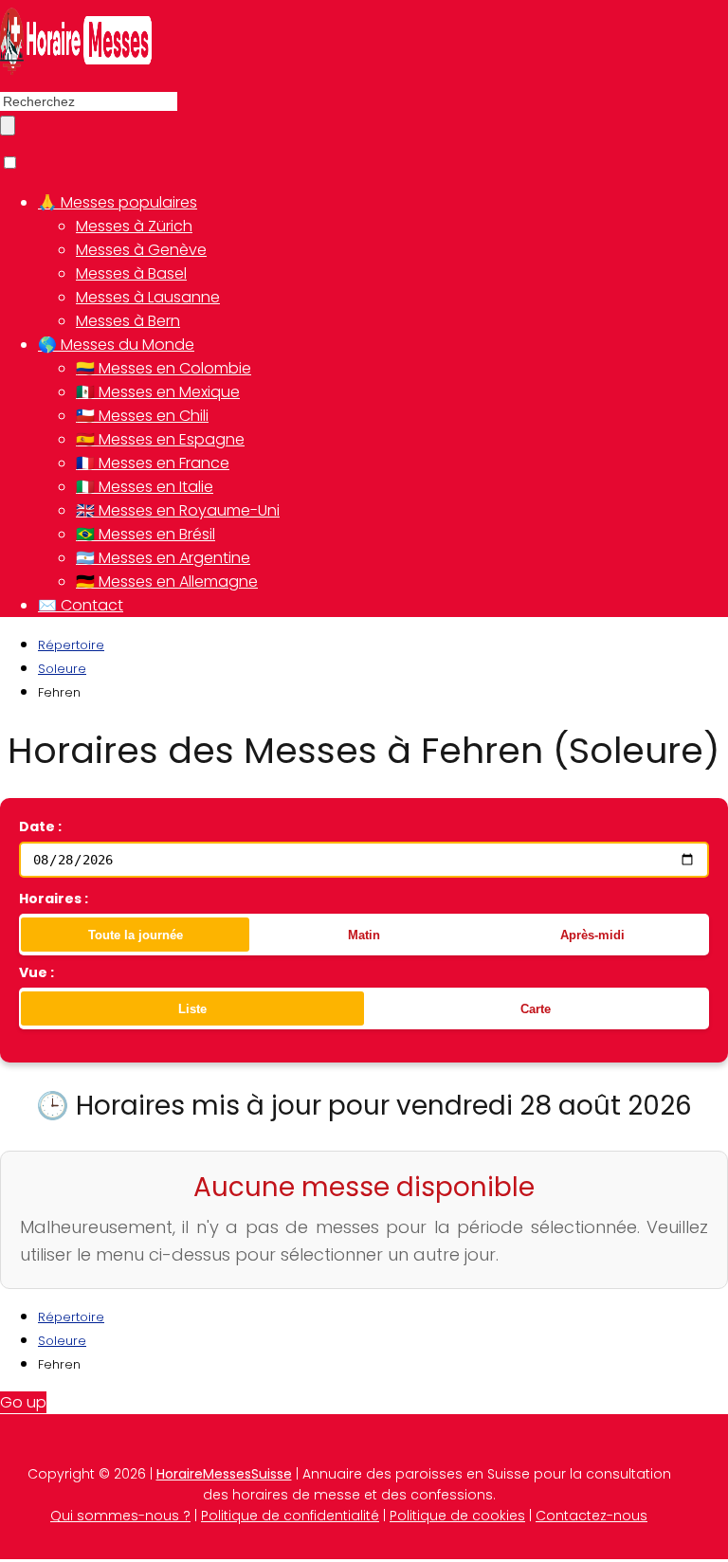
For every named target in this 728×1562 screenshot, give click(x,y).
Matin (364, 935)
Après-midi (592, 935)
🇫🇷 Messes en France (152, 463)
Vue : (36, 972)
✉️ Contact (80, 605)
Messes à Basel (131, 273)
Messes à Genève (141, 250)
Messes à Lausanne (148, 297)
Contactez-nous (591, 1515)
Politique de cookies (457, 1515)
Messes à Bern (128, 321)
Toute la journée (135, 935)
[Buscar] (7, 126)
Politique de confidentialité (290, 1515)
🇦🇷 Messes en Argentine (163, 558)
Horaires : (53, 898)
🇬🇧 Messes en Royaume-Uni (178, 510)
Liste (192, 1009)
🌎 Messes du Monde (116, 344)
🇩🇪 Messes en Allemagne (167, 581)
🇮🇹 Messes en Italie (144, 487)
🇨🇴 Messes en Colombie (163, 368)
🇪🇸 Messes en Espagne (160, 439)
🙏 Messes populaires (117, 202)
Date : (40, 826)
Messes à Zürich (134, 226)
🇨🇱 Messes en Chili (142, 416)
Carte (535, 1009)
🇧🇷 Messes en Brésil (145, 534)
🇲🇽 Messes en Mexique (158, 392)
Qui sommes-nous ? (120, 1515)
